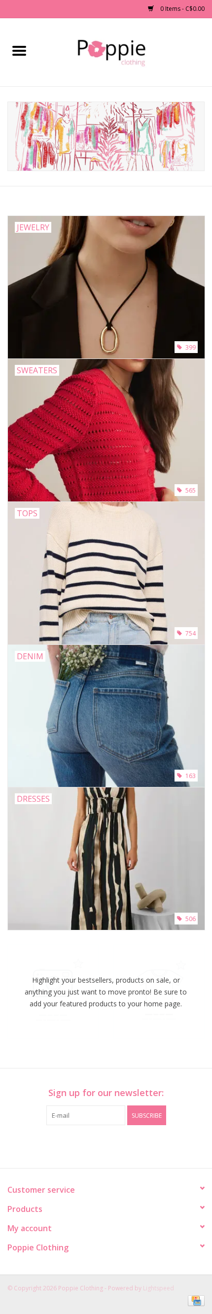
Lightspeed (158, 1288)
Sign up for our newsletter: (106, 1093)
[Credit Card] (194, 1300)
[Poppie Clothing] (125, 51)
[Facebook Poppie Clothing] (97, 1145)
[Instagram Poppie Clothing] (115, 1145)
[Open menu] (19, 50)
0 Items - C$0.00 (182, 8)
